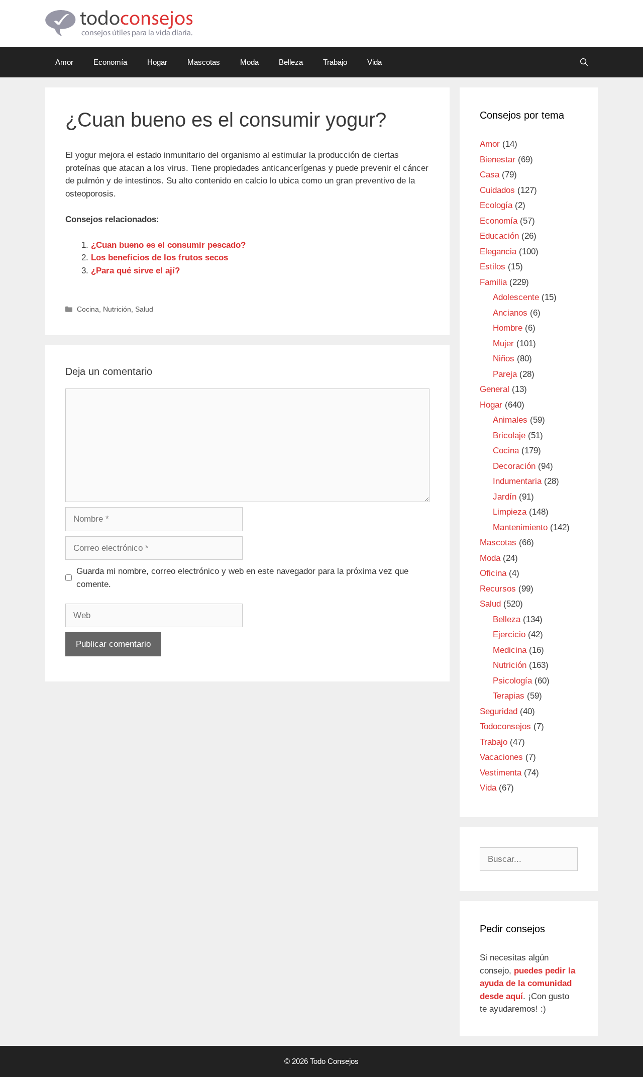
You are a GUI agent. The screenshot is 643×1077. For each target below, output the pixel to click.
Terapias (508, 696)
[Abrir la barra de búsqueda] (584, 62)
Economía (110, 62)
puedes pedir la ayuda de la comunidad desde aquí (527, 983)
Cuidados (497, 190)
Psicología (512, 681)
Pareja (505, 374)
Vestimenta (500, 772)
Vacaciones (501, 757)
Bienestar (497, 159)
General (494, 389)
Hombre (507, 328)
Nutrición (117, 309)
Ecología (496, 205)
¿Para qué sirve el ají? (135, 270)
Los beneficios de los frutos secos (159, 257)
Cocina (88, 309)
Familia (493, 282)
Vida (374, 62)
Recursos (498, 589)
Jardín (504, 497)
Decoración (514, 466)
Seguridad (498, 711)
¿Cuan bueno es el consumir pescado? (168, 245)
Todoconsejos (505, 726)
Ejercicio (509, 634)
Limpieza (509, 512)
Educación (499, 236)
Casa (489, 174)
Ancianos (510, 313)
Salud (144, 309)
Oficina (493, 573)
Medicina (509, 650)
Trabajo (335, 62)
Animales (510, 420)
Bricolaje (509, 435)
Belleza (291, 62)
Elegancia (498, 251)
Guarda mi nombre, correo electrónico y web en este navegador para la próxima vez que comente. (242, 577)
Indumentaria (517, 481)
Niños (503, 358)
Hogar (157, 62)
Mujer (503, 343)
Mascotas (203, 62)
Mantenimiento (520, 527)
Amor (64, 62)
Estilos (492, 266)
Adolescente (516, 297)
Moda (249, 62)
